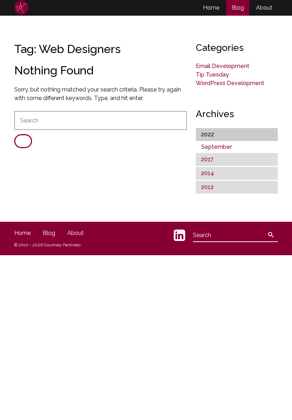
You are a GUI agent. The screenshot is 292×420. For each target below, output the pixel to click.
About (264, 7)
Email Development (222, 66)
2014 (207, 173)
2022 (207, 134)
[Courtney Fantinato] (21, 7)
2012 (207, 187)
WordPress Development (230, 83)
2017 (207, 159)
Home (211, 7)
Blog (237, 7)
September (216, 146)
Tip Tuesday (212, 74)
